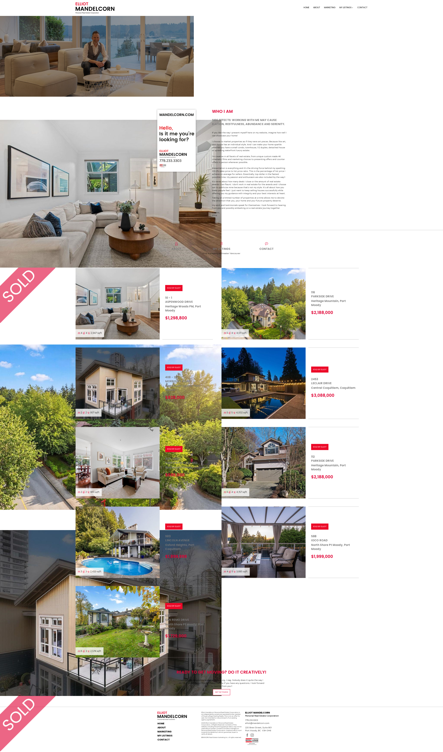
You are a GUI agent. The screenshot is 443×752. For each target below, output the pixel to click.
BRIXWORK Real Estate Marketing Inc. (214, 737)
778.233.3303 (251, 720)
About (316, 7)
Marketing (329, 7)
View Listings (21, 118)
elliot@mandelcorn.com (257, 723)
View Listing (21, 342)
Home (306, 7)
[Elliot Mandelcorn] (95, 8)
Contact (362, 7)
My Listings (164, 735)
